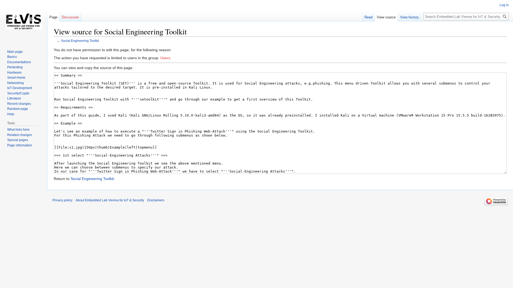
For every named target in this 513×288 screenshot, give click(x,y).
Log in (504, 5)
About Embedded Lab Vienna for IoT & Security (110, 200)
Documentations (19, 62)
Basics (12, 57)
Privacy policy (62, 200)
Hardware (14, 72)
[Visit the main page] (23, 21)
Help (10, 114)
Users (165, 58)
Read (368, 17)
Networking (15, 83)
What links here (18, 129)
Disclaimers (155, 200)
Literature (14, 98)
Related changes (19, 135)
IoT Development (19, 88)
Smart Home (16, 77)
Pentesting (15, 67)
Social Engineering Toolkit (80, 40)
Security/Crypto (18, 93)
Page (53, 17)
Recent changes (19, 104)
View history (409, 17)
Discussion (70, 17)
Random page (17, 109)
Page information (19, 145)
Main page (15, 52)
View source (386, 17)
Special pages (17, 140)
